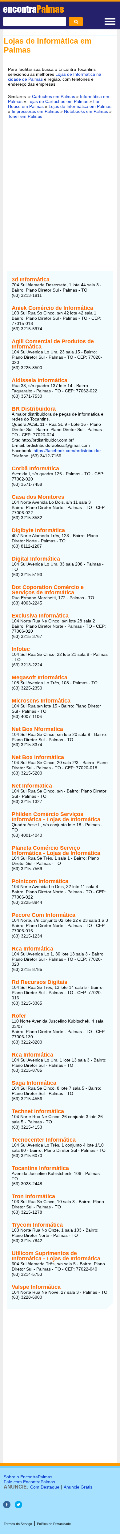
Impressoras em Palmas (35, 111)
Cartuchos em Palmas (53, 96)
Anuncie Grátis (78, 1487)
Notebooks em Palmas (86, 111)
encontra (33, 9)
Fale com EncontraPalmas (29, 1481)
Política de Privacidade (54, 1524)
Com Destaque (44, 1487)
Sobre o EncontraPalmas (28, 1476)
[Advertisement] (60, 188)
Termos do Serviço (18, 1524)
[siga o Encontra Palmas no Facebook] (6, 1506)
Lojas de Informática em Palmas (80, 106)
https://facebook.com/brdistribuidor (67, 450)
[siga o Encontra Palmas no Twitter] (18, 1506)
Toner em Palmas (25, 116)
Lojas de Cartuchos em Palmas (57, 101)
